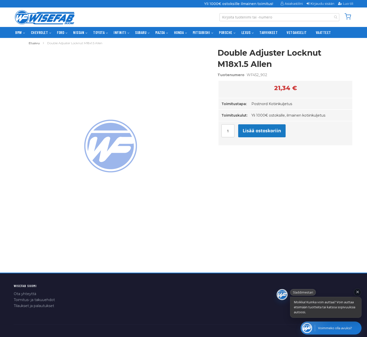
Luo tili (348, 3)
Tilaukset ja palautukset (34, 306)
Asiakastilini (294, 3)
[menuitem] (18, 32)
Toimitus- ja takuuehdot (34, 300)
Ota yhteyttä (25, 294)
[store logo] (45, 17)
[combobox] (279, 17)
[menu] (183, 32)
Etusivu (34, 43)
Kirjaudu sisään (322, 3)
